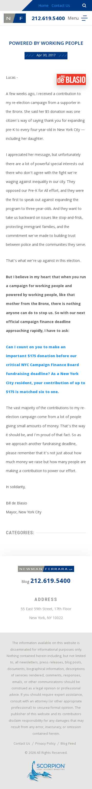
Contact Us (61, 6)
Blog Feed (68, 744)
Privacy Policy (45, 744)
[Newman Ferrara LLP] (15, 18)
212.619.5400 (48, 19)
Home (43, 6)
